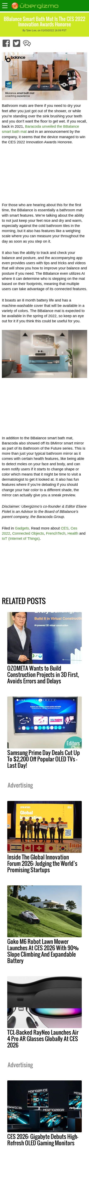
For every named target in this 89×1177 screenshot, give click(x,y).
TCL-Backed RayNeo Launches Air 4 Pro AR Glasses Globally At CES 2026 (42, 1038)
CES (65, 528)
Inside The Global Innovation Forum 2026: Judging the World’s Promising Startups (42, 863)
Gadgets (22, 528)
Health (72, 533)
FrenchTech (55, 533)
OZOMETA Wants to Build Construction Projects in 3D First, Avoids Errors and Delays (43, 674)
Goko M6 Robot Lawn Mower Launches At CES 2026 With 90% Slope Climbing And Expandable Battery (43, 951)
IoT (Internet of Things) (21, 538)
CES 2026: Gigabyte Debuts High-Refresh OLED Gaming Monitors (42, 1139)
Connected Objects (28, 533)
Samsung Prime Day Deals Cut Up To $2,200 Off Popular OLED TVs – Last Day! (43, 758)
